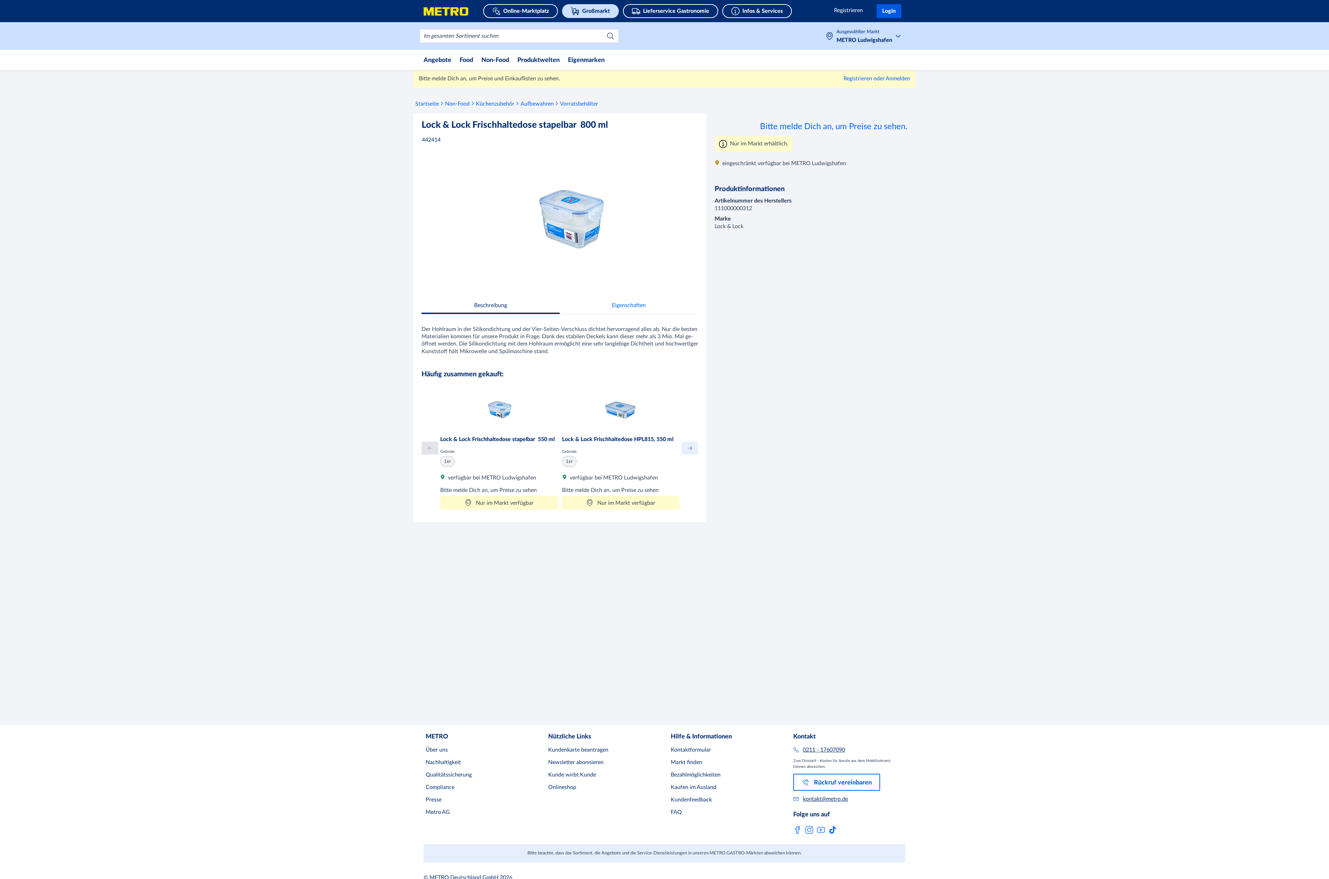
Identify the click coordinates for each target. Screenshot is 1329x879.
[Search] (610, 36)
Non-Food (457, 104)
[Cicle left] (430, 448)
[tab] (491, 306)
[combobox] (519, 36)
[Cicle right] (689, 448)
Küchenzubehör (495, 104)
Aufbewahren (537, 104)
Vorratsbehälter (579, 104)
